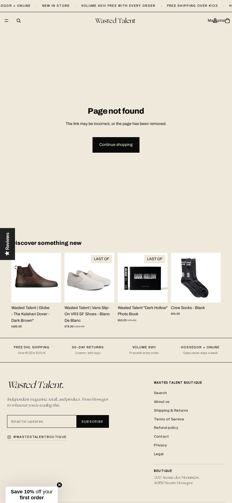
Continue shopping (116, 145)
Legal (159, 454)
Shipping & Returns (171, 410)
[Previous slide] (17, 277)
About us (161, 402)
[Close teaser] (59, 485)
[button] (32, 495)
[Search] (18, 20)
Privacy (160, 445)
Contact (161, 436)
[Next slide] (55, 277)
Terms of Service (169, 419)
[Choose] (52, 294)
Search (160, 393)
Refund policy (166, 428)
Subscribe (92, 421)
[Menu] (6, 20)
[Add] (159, 294)
